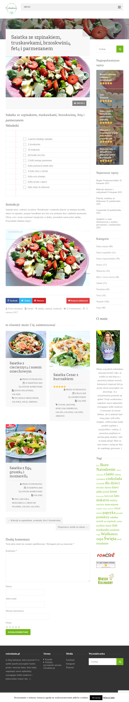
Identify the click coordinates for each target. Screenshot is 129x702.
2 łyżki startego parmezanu (40, 160)
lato (116, 496)
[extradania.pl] (12, 9)
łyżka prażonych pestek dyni (40, 166)
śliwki (119, 539)
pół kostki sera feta (36, 155)
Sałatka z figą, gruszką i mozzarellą (21, 472)
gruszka (24, 499)
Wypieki (102, 301)
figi (16, 499)
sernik (99, 521)
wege (25, 402)
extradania (18, 308)
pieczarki (119, 513)
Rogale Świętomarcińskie (107, 180)
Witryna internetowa (15, 611)
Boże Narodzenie (105, 467)
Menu (27, 7)
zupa (99, 539)
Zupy (100, 308)
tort (114, 525)
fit (15, 398)
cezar (61, 405)
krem (113, 491)
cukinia (117, 474)
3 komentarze (78, 397)
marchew (100, 504)
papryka (109, 512)
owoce (99, 513)
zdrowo (60, 416)
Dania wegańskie (23, 390)
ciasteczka (100, 475)
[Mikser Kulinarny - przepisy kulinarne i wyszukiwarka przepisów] (109, 579)
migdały (99, 509)
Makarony (103, 271)
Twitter (27, 301)
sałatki (78, 412)
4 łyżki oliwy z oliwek (38, 171)
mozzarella (19, 503)
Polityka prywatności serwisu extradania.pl (52, 665)
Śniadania (102, 289)
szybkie (119, 522)
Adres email (11, 599)
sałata (59, 412)
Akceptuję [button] (96, 698)
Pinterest (40, 301)
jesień (106, 491)
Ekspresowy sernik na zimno (73, 527)
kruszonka (100, 496)
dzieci (115, 487)
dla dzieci (112, 483)
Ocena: (9, 623)
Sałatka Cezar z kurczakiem (65, 377)
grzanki (70, 405)
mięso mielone (108, 509)
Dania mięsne (104, 246)
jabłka (99, 491)
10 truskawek (34, 149)
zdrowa (33, 402)
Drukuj (80, 103)
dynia (108, 487)
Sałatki (30, 308)
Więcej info (109, 697)
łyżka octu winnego (36, 176)
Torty (101, 295)
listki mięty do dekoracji (39, 187)
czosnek (100, 483)
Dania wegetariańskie (108, 259)
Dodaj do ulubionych (79, 301)
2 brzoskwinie (34, 144)
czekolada (114, 478)
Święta (110, 538)
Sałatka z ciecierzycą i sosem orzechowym (26, 367)
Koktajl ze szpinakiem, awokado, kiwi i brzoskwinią (34, 520)
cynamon (100, 479)
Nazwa (9, 586)
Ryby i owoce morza (107, 277)
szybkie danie (104, 525)
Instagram (70, 664)
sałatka (41, 308)
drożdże (100, 487)
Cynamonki (101, 210)
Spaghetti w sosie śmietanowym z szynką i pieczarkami (107, 222)
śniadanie (102, 543)
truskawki (57, 308)
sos (105, 521)
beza (98, 465)
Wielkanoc (109, 534)
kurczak (60, 408)
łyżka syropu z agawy (37, 182)
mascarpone (111, 504)
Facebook (13, 301)
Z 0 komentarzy (74, 308)
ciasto (109, 474)
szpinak (48, 308)
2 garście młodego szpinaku (40, 139)
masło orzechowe (28, 398)
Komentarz (11, 551)
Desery (101, 265)
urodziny (114, 529)
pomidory (102, 517)
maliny (114, 500)
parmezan (71, 408)
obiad (117, 508)
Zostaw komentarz (31, 387)
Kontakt (48, 659)
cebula (118, 470)
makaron (102, 500)
